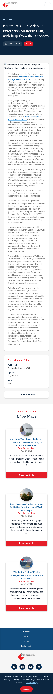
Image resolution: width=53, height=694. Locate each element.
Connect (26, 636)
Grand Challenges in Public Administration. (24, 118)
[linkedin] (39, 667)
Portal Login (26, 646)
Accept (26, 689)
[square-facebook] (14, 667)
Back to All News (28, 395)
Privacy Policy (32, 683)
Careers (26, 631)
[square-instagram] (22, 667)
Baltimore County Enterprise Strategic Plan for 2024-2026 (25, 78)
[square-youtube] (31, 667)
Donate (26, 641)
